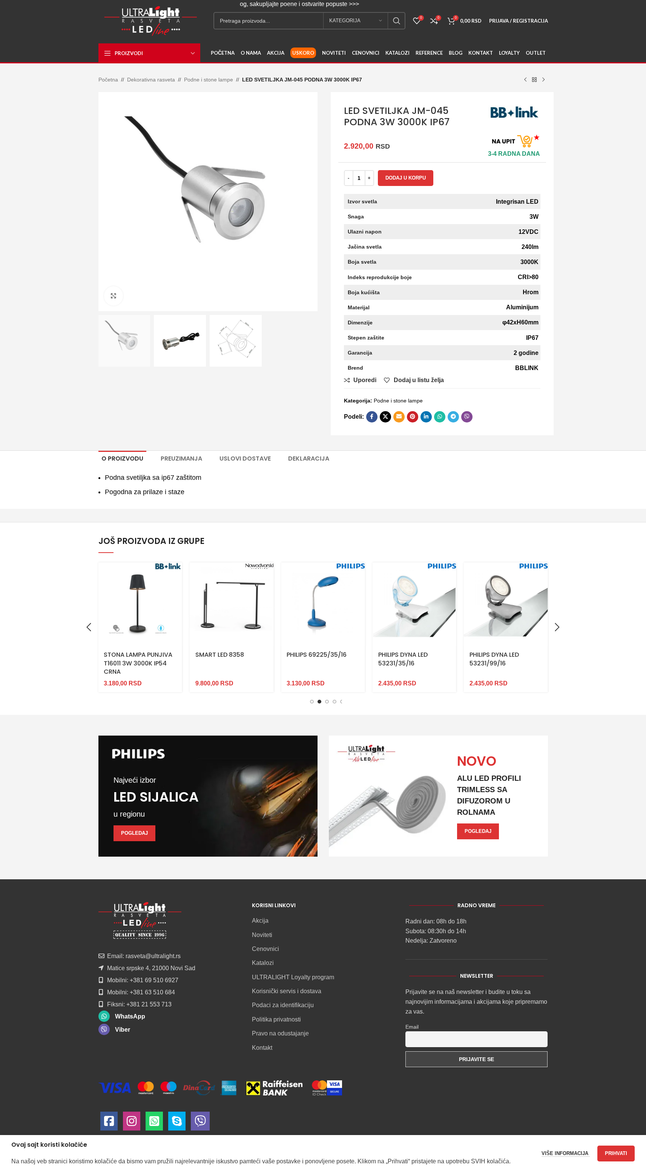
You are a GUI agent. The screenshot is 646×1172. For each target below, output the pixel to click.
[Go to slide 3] (327, 702)
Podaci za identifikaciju (283, 1005)
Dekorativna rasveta (151, 80)
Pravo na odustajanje (280, 1033)
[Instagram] (131, 1123)
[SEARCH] (396, 20)
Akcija (260, 920)
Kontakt (262, 1048)
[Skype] (176, 1123)
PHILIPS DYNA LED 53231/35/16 (403, 658)
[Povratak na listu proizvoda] (534, 79)
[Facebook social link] (371, 416)
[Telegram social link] (453, 416)
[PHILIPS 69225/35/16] (323, 604)
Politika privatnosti (276, 1019)
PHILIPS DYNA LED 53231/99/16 (494, 658)
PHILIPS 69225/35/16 (317, 654)
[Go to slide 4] (334, 702)
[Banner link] (208, 796)
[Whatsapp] (154, 1123)
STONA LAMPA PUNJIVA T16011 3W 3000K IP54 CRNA (138, 663)
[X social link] (385, 416)
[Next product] (543, 79)
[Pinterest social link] (412, 416)
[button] (89, 627)
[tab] (122, 459)
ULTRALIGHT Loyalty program (293, 977)
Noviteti (262, 935)
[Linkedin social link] (426, 416)
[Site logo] (150, 20)
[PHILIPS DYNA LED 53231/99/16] (506, 604)
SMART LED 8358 (219, 654)
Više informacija (566, 1153)
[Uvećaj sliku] (113, 295)
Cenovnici (265, 949)
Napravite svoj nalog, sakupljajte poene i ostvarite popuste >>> (263, 4)
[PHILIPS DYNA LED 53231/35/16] (414, 604)
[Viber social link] (467, 416)
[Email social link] (399, 416)
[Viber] (200, 1123)
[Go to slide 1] (312, 702)
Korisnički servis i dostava (286, 991)
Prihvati (616, 1153)
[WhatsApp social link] (439, 416)
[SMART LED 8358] (231, 604)
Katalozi (263, 963)
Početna (108, 80)
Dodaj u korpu (405, 178)
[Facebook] (109, 1123)
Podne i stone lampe (208, 80)
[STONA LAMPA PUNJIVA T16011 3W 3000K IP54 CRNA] (140, 604)
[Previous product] (525, 79)
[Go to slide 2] (319, 702)
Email (412, 1027)
